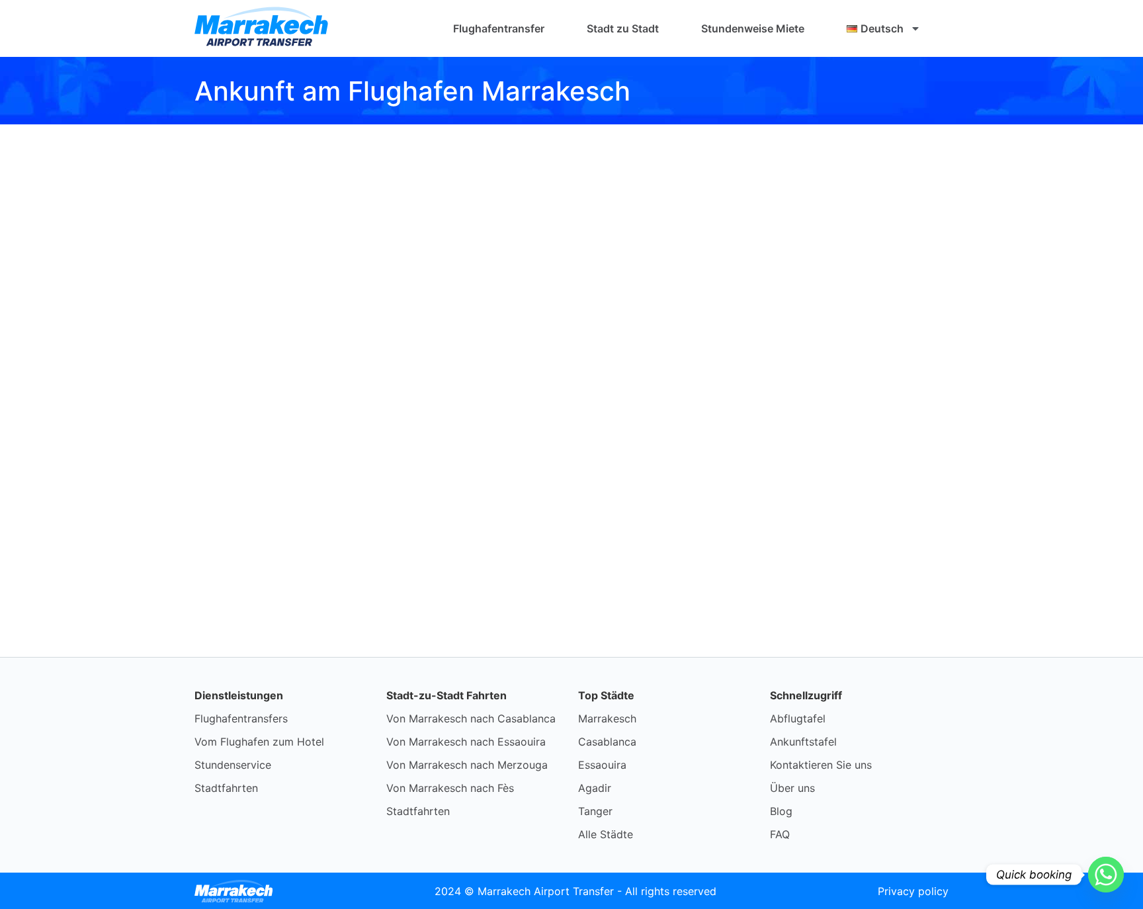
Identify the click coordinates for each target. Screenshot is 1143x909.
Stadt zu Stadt (623, 28)
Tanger (595, 811)
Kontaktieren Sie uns (821, 764)
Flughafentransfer (498, 28)
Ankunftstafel (803, 741)
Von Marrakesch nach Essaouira (466, 741)
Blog (781, 811)
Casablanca (607, 741)
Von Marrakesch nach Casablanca (471, 718)
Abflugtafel (798, 718)
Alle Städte (605, 834)
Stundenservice (232, 764)
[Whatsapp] (1106, 874)
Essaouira (602, 764)
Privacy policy (913, 891)
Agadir (594, 788)
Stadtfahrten (226, 788)
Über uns (792, 788)
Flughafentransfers (241, 718)
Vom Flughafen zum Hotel (259, 741)
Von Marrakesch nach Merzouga (467, 764)
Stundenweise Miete (752, 28)
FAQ (780, 834)
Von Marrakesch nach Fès (450, 788)
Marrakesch (607, 718)
